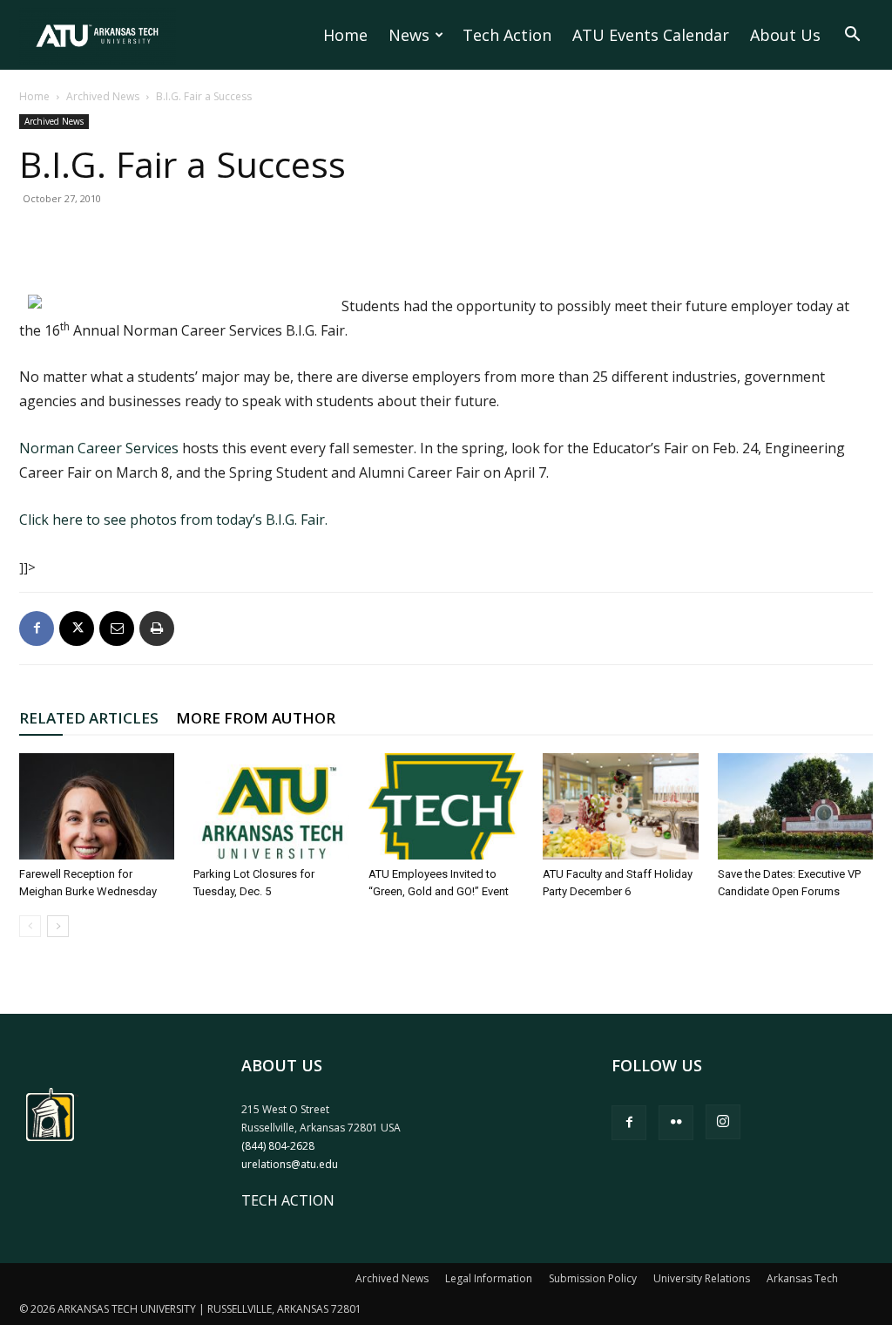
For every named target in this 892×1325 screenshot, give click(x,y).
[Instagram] (723, 1121)
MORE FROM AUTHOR (255, 718)
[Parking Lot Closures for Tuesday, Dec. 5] (270, 806)
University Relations (701, 1278)
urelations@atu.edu (289, 1164)
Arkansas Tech (802, 1278)
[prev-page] (30, 926)
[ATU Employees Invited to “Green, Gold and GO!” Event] (446, 806)
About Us (785, 34)
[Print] (156, 628)
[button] (852, 35)
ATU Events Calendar (650, 34)
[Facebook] (36, 628)
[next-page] (58, 926)
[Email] (116, 628)
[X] (76, 628)
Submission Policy (593, 1278)
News (409, 34)
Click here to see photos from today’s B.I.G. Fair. (173, 519)
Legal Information (488, 1278)
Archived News (102, 96)
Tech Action (507, 34)
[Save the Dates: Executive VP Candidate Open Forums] (795, 806)
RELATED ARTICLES (89, 718)
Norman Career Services (99, 448)
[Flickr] (676, 1122)
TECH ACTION (287, 1200)
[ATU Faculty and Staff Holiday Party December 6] (620, 806)
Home (345, 34)
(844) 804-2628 (277, 1145)
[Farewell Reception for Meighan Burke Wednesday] (96, 806)
